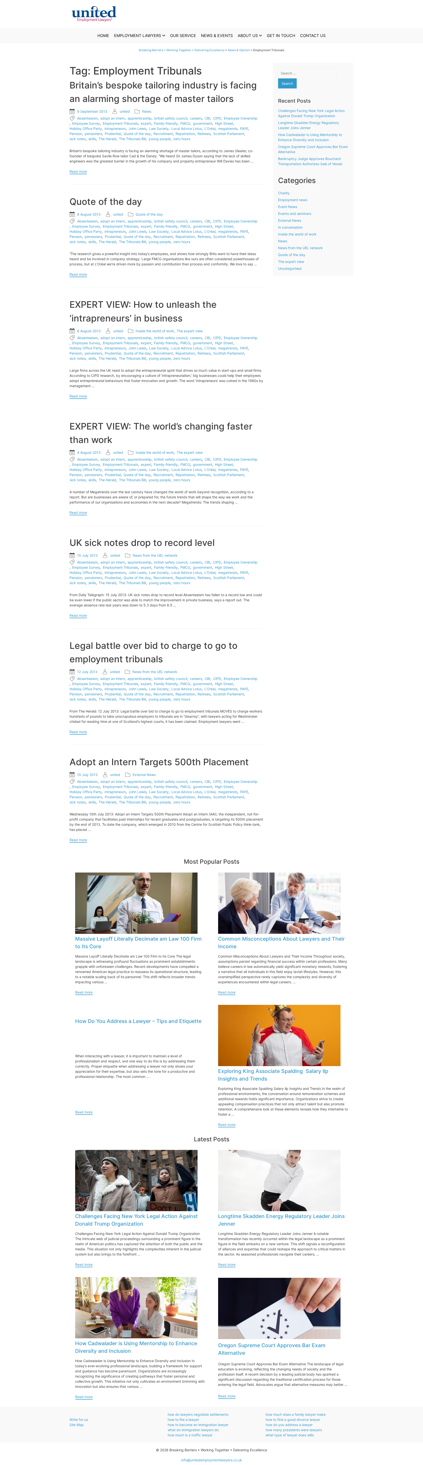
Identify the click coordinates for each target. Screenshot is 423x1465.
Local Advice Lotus (186, 128)
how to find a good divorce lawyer (293, 1419)
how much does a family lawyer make (296, 1414)
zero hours (181, 139)
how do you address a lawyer (289, 1425)
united (125, 111)
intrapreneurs (115, 128)
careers (196, 118)
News (146, 111)
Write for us (79, 1419)
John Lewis (137, 128)
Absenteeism (87, 118)
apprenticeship (140, 118)
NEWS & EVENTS (217, 35)
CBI (207, 118)
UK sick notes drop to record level (142, 542)
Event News (287, 207)
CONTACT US (313, 35)
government (202, 123)
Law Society (159, 128)
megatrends (227, 128)
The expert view (190, 331)
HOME (103, 35)
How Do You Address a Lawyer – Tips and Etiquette (138, 1021)
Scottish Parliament (228, 134)
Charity (284, 193)
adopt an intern (112, 118)
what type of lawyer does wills (290, 1435)
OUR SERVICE (183, 35)
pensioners (93, 134)
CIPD (217, 118)
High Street (224, 123)
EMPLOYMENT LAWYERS (137, 35)
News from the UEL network (155, 555)
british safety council (170, 118)
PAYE (244, 128)
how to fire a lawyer (183, 1419)
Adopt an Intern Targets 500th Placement (159, 761)
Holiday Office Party (86, 128)
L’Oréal (209, 128)
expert (146, 123)
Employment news (292, 200)
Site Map (77, 1425)
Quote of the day (137, 134)
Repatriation (185, 134)
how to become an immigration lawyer (198, 1425)
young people (160, 139)
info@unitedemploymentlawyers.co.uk (211, 1460)
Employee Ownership (241, 118)
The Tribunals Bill (132, 139)
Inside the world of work (155, 331)
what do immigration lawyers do (193, 1430)
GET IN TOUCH (281, 35)
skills (92, 139)
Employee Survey (86, 123)
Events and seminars (294, 213)
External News (144, 775)
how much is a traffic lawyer (190, 1435)
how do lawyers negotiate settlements (198, 1414)
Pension (76, 134)
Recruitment (163, 134)
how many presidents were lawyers (294, 1430)
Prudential (113, 134)
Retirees (204, 134)
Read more (78, 171)
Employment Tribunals (120, 123)
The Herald (107, 139)
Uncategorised (290, 268)
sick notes (78, 139)
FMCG (185, 123)
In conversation (290, 227)
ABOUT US (248, 35)
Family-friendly (166, 123)
